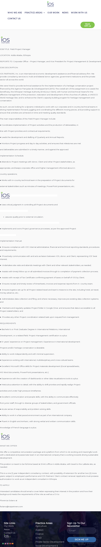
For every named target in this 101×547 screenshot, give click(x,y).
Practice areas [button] (33, 12)
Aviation (39, 530)
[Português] (10, 543)
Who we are (15, 12)
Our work (53, 12)
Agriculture (41, 526)
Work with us (79, 12)
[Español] (12, 543)
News (65, 12)
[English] (5, 543)
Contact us (14, 18)
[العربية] (3, 543)
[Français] (8, 543)
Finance (40, 534)
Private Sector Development (50, 542)
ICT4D (39, 538)
